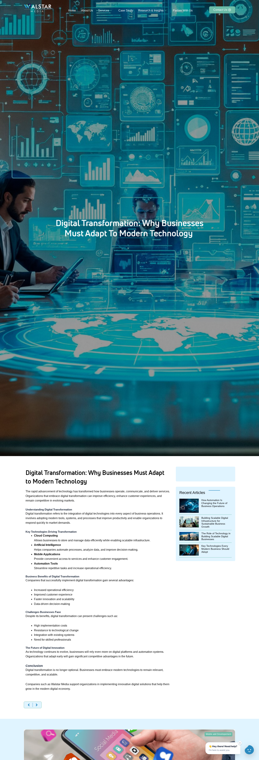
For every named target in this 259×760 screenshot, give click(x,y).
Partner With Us (183, 10)
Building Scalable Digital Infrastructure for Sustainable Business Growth (214, 522)
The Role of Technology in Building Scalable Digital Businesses (215, 536)
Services (103, 10)
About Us (87, 10)
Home (72, 10)
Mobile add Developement (218, 734)
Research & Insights (151, 10)
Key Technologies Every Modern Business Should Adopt (215, 548)
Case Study (125, 10)
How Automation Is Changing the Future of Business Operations (214, 503)
